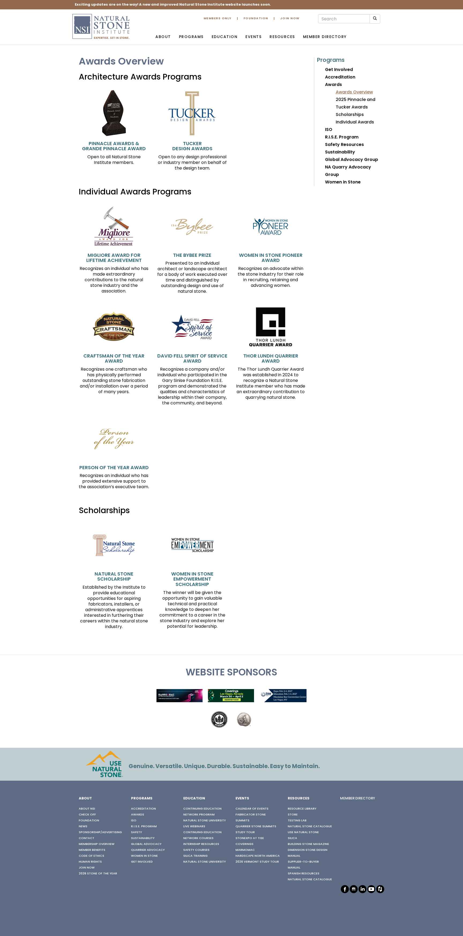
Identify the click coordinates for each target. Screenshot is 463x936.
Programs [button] (191, 37)
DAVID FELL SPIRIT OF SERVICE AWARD (192, 359)
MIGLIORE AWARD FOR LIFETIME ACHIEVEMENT (114, 258)
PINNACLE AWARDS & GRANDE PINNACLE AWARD (114, 146)
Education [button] (225, 37)
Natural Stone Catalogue (310, 826)
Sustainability (340, 152)
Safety (136, 832)
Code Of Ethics (91, 856)
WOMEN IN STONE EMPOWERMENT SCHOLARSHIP (192, 579)
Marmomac (245, 850)
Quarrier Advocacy (148, 850)
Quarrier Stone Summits (256, 826)
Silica (292, 838)
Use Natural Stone (303, 832)
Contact (86, 838)
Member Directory (325, 37)
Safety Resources (344, 144)
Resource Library (302, 808)
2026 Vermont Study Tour (257, 861)
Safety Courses (196, 850)
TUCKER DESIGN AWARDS (192, 146)
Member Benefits (92, 850)
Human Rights (90, 861)
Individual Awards (355, 122)
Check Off (87, 814)
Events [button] (253, 37)
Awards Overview (354, 92)
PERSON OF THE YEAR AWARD (114, 468)
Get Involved (339, 69)
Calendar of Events (252, 808)
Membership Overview (96, 844)
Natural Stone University (204, 820)
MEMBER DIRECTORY (357, 799)
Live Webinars (194, 826)
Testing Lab (297, 820)
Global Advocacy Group (351, 159)
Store (293, 814)
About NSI (87, 808)
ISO (328, 129)
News (83, 826)
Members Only (218, 18)
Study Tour (245, 832)
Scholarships (350, 114)
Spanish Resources (303, 873)
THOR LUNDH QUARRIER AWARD (270, 359)
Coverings (244, 844)
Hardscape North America (258, 856)
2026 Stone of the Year (98, 873)
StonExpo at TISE (250, 838)
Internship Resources (201, 844)
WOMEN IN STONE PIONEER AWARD (271, 258)
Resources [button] (282, 37)
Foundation (256, 18)
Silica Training (195, 856)
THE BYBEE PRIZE (192, 255)
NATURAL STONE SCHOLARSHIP (114, 577)
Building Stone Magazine (308, 844)
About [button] (163, 37)
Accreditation (340, 77)
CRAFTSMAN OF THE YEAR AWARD (113, 359)
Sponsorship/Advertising (100, 832)
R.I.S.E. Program (342, 137)
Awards (333, 84)
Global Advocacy (146, 844)
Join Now (290, 18)
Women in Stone (343, 182)
